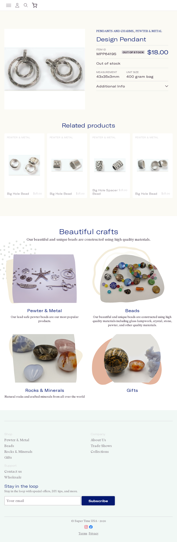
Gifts (132, 390)
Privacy (93, 533)
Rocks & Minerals (44, 390)
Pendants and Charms (115, 31)
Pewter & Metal (149, 31)
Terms (83, 533)
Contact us (13, 471)
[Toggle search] (26, 5)
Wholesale (12, 477)
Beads (132, 310)
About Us (98, 440)
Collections (100, 452)
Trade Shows (101, 446)
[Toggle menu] (8, 5)
